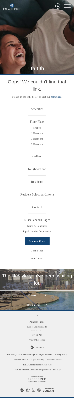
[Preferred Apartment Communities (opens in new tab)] (37, 383)
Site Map (57, 370)
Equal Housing (37, 359)
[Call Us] (57, 6)
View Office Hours (37, 340)
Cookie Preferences (54, 359)
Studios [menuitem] (37, 128)
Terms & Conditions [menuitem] (37, 226)
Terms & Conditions (20, 359)
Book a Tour (34, 305)
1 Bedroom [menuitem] (37, 133)
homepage (56, 97)
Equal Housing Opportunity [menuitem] (37, 231)
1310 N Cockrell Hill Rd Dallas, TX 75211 (37, 329)
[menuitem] (37, 109)
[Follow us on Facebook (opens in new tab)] (37, 316)
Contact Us (34, 295)
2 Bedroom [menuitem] (37, 138)
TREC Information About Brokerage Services (32, 370)
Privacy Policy (61, 354)
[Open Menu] (67, 6)
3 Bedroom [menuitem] (37, 144)
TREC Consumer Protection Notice (37, 365)
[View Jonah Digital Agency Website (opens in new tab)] (48, 390)
